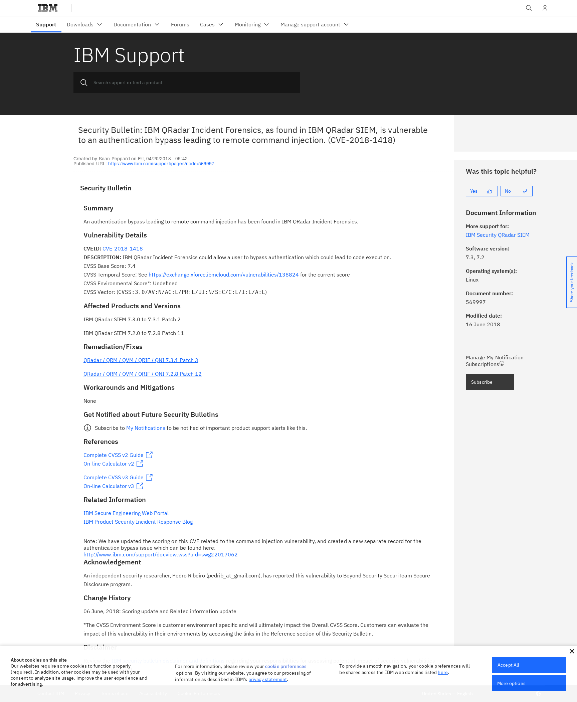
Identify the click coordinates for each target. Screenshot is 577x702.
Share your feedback (571, 282)
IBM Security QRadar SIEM (498, 234)
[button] (572, 651)
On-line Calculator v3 (108, 486)
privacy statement (267, 679)
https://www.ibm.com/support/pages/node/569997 (161, 163)
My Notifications (145, 427)
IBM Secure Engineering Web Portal (126, 513)
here (443, 672)
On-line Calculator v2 (108, 463)
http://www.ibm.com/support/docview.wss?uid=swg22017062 (160, 554)
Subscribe (482, 382)
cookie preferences (286, 666)
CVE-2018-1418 (123, 248)
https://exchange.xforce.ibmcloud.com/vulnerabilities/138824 (224, 274)
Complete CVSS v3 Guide (113, 477)
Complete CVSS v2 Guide (113, 455)
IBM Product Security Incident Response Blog (138, 521)
